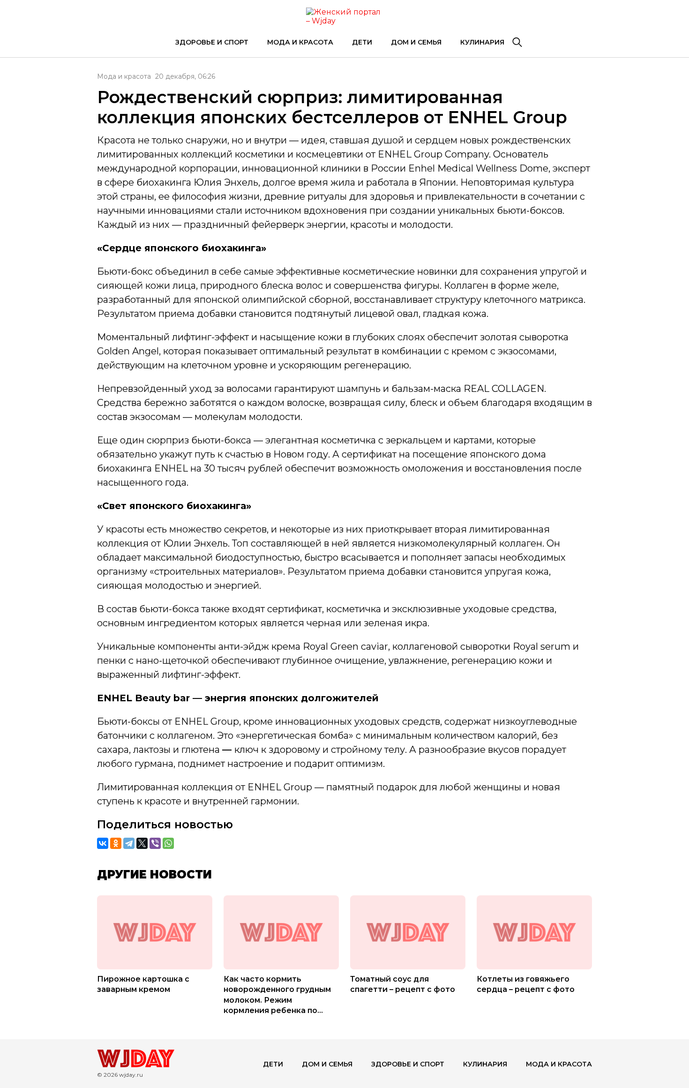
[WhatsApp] (168, 843)
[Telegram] (129, 843)
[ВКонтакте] (102, 843)
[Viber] (155, 843)
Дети (362, 42)
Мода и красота (300, 42)
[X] (142, 843)
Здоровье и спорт (211, 42)
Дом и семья (416, 42)
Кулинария (482, 42)
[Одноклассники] (115, 843)
